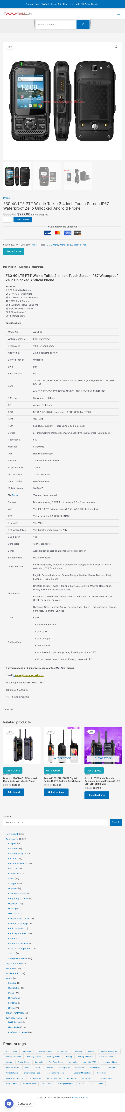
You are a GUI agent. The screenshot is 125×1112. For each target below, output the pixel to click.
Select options (56, 792)
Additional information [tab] (31, 266)
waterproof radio (65, 1084)
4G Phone (27, 1051)
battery (69, 1056)
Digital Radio (23, 1062)
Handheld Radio (12, 1067)
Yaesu (81, 1084)
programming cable (56, 1073)
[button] (116, 47)
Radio (15, 495)
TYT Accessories (54, 1078)
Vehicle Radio (11, 1084)
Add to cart (23, 219)
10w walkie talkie (44, 1051)
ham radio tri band (110, 1062)
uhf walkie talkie (104, 1078)
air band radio (63, 1051)
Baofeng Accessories (109, 1051)
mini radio (79, 1067)
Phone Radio (65, 245)
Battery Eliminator (85, 1056)
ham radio (73, 1062)
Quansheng (101, 1073)
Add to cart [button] (14, 792)
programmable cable (33, 1073)
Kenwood (50, 1067)
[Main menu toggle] (118, 14)
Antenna (78, 1051)
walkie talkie (47, 1084)
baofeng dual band (13, 1056)
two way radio (35, 1078)
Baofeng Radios (53, 1056)
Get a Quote (14, 251)
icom (27, 1067)
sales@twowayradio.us (29, 675)
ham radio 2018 (89, 1062)
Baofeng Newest (34, 1056)
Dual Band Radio (56, 1062)
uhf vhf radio (87, 1078)
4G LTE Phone (51, 245)
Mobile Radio (95, 1067)
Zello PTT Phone (80, 245)
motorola (111, 1067)
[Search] (83, 24)
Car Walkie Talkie (106, 1056)
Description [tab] (9, 266)
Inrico (37, 1067)
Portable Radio (12, 1073)
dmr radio (39, 1062)
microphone (64, 1067)
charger (9, 1062)
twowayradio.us (79, 1097)
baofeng (91, 1051)
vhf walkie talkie (29, 1084)
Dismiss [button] (95, 4)
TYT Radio (71, 1078)
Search (7, 816)
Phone (6, 198)
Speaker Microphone (14, 1078)
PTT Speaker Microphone (80, 1073)
